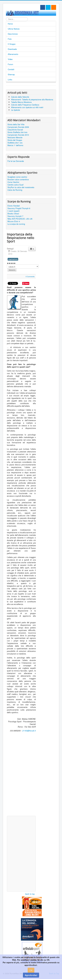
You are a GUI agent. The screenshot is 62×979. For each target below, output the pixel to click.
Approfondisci (31, 975)
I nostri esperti (13, 211)
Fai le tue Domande (15, 161)
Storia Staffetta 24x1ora (17, 132)
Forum (10, 64)
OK (31, 970)
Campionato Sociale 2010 (18, 135)
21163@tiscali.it (29, 730)
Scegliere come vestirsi (17, 177)
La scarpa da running (16, 224)
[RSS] (53, 7)
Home (10, 23)
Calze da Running (14, 190)
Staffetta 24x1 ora (14, 142)
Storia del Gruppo (14, 140)
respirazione (13, 259)
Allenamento (13, 54)
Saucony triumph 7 (15, 216)
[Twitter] (48, 7)
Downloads (12, 49)
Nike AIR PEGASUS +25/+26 (19, 218)
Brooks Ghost (13, 213)
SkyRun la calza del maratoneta (20, 187)
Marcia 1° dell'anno (15, 145)
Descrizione (13, 33)
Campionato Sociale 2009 (18, 127)
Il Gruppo (11, 44)
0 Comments (30, 276)
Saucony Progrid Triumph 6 (18, 208)
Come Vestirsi (13, 182)
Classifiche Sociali (15, 129)
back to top (30, 894)
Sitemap (11, 74)
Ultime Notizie (13, 28)
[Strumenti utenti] (32, 249)
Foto (10, 39)
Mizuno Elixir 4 (13, 221)
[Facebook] (42, 7)
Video (10, 59)
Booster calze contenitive (18, 179)
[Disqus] (21, 777)
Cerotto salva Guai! (15, 184)
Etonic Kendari (13, 205)
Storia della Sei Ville (15, 124)
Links (10, 79)
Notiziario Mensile (14, 137)
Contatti (11, 69)
